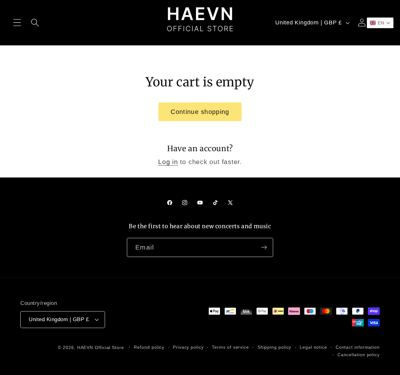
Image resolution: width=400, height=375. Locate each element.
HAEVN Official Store (100, 347)
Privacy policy (188, 347)
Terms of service (230, 347)
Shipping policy (275, 347)
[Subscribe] (264, 247)
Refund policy (149, 347)
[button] (17, 23)
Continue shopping (200, 111)
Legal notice (313, 347)
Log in (168, 161)
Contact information (358, 347)
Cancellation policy (359, 354)
